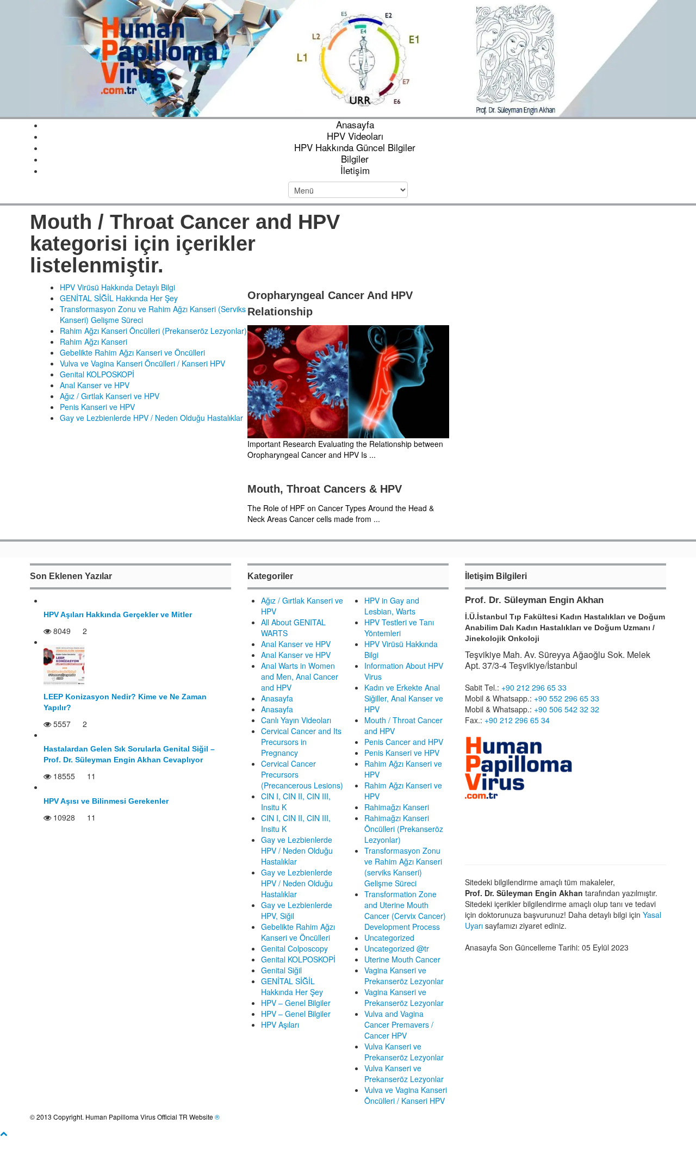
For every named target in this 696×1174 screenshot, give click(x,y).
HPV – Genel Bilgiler (296, 1002)
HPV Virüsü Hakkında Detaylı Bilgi (117, 287)
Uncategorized (389, 937)
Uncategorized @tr (396, 948)
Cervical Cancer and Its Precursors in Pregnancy (301, 741)
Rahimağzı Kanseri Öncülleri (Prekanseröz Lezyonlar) (403, 828)
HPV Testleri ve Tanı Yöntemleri (399, 627)
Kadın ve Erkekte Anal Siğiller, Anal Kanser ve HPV (403, 698)
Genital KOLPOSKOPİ (97, 374)
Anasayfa (355, 124)
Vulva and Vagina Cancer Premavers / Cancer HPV (398, 1024)
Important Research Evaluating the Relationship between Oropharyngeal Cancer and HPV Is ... (345, 449)
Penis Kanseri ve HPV (97, 406)
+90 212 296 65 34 (517, 720)
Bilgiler (355, 158)
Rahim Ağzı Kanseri (93, 341)
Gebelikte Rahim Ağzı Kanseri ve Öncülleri (132, 352)
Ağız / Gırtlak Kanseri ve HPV (109, 395)
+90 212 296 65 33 (534, 687)
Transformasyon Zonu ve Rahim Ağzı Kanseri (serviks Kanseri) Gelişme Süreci (403, 867)
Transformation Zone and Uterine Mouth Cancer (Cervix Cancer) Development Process (405, 910)
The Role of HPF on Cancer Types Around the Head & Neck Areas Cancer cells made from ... (340, 513)
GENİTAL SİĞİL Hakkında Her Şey (119, 298)
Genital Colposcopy (294, 948)
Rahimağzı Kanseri (396, 807)
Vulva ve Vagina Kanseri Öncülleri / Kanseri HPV (142, 363)
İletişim (355, 170)
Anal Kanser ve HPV (94, 385)
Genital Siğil (281, 970)
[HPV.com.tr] (348, 57)
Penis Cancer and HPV (403, 741)
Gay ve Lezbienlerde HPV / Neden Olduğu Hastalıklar (151, 417)
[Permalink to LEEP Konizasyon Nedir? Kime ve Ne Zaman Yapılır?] (64, 664)
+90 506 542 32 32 (566, 709)
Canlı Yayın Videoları (296, 720)
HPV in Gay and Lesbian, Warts (391, 606)
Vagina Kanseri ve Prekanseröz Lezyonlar (404, 975)
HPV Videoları (355, 135)
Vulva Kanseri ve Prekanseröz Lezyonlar (404, 1052)
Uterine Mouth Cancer (402, 959)
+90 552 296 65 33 (566, 698)
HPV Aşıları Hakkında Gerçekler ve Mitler (118, 614)
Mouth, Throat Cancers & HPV (324, 489)
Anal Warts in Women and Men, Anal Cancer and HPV (299, 676)
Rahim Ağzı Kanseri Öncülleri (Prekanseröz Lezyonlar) (153, 330)
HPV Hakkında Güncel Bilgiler (354, 147)
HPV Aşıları (280, 1024)
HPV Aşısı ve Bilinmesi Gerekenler (106, 801)
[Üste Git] (3, 1133)
